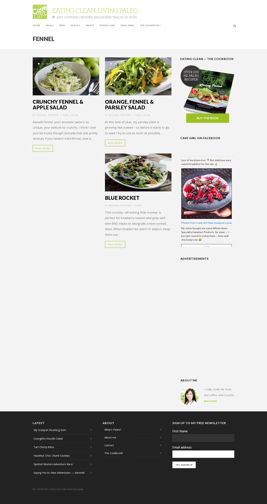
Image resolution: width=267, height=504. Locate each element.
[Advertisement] (207, 287)
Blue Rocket (122, 198)
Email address (182, 447)
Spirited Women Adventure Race (53, 464)
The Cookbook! (150, 25)
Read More (43, 148)
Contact (109, 445)
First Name (180, 431)
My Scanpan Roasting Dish (50, 430)
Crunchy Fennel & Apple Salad (58, 104)
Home (36, 25)
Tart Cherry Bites (44, 447)
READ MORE (210, 401)
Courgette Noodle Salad (48, 438)
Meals (50, 25)
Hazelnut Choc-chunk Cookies (52, 455)
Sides (62, 25)
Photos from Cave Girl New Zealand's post (206, 222)
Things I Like (107, 25)
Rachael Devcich (48, 115)
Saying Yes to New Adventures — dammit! (59, 472)
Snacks (75, 25)
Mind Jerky (128, 25)
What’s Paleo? (112, 429)
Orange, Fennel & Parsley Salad (129, 104)
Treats (89, 25)
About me (110, 437)
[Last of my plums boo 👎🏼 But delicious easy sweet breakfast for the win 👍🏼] (206, 193)
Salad (74, 115)
